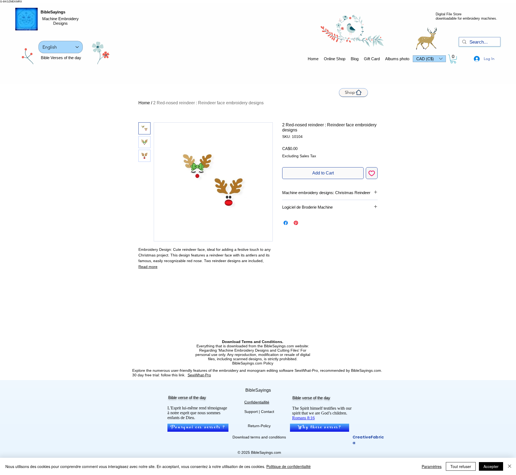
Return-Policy (259, 426)
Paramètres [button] (432, 466)
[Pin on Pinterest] (296, 223)
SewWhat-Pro (199, 375)
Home (144, 103)
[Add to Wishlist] (372, 173)
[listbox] (429, 58)
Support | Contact (259, 411)
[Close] (509, 466)
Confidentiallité (256, 402)
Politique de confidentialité (288, 466)
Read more (147, 267)
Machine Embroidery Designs (60, 21)
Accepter (491, 466)
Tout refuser (460, 466)
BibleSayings (53, 12)
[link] (453, 59)
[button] (429, 58)
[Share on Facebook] (285, 223)
